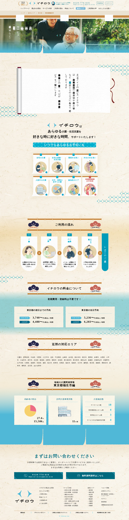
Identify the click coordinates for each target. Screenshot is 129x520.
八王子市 (46, 357)
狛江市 (49, 363)
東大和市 (76, 360)
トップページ (25, 8)
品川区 (71, 357)
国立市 (84, 357)
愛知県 (91, 499)
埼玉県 (91, 494)
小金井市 (23, 360)
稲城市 (74, 363)
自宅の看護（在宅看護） (71, 505)
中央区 (33, 357)
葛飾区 (98, 363)
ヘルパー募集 (105, 488)
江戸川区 (20, 363)
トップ (23, 13)
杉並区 (60, 360)
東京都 (40, 13)
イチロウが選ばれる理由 (46, 488)
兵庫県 (91, 503)
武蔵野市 (106, 360)
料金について (69, 8)
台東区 (64, 357)
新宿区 (42, 360)
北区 (51, 357)
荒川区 (92, 363)
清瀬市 (33, 363)
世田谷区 (26, 357)
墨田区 (90, 357)
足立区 (30, 365)
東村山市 (84, 360)
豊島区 (24, 365)
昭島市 (54, 360)
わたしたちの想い (105, 8)
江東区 (27, 363)
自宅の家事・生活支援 (71, 492)
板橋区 (90, 360)
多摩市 (96, 357)
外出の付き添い (69, 497)
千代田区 (58, 357)
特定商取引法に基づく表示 (103, 512)
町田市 (55, 363)
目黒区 (61, 363)
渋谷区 (39, 363)
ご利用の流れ (58, 8)
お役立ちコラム (105, 491)
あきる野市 (37, 365)
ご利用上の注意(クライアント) (59, 512)
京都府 (91, 505)
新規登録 (100, 3)
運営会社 (22, 512)
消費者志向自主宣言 (107, 505)
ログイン (109, 3)
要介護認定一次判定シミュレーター (107, 494)
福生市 (68, 363)
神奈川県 (91, 492)
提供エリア (80, 8)
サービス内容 (47, 8)
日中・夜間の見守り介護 (71, 501)
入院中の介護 (68, 499)
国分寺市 (78, 357)
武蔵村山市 (98, 360)
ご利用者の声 (92, 8)
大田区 (102, 357)
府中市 (30, 360)
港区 (44, 363)
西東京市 (105, 363)
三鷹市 (19, 357)
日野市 (48, 360)
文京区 (36, 360)
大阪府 (91, 501)
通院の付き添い (69, 494)
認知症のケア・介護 (70, 503)
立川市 (80, 363)
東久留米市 (68, 360)
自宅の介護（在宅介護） (71, 490)
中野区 (39, 357)
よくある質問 (43, 503)
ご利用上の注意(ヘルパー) (81, 512)
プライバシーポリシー (39, 512)
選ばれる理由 (36, 8)
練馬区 (86, 363)
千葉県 (91, 497)
